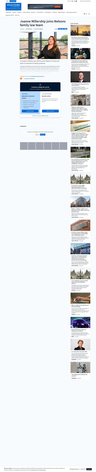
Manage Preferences (74, 469)
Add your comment (39, 29)
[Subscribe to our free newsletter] (76, 1)
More (16, 15)
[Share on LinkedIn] (59, 29)
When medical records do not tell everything (80, 306)
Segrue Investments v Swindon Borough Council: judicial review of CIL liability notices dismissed (79, 109)
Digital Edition (61, 12)
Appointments (29, 29)
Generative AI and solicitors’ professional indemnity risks (79, 61)
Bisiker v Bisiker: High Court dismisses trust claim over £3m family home (80, 210)
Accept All (89, 469)
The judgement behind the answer (79, 375)
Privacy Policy (42, 470)
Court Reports (47, 12)
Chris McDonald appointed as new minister (80, 84)
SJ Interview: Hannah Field (79, 352)
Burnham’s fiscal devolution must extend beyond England (80, 38)
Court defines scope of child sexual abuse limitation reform (79, 282)
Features (19, 12)
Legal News (8, 12)
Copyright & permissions (29, 78)
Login (7, 1)
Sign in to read (45, 115)
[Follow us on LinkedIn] (72, 1)
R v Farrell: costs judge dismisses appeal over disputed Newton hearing (79, 186)
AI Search (54, 12)
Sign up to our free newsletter (85, 1)
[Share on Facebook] (64, 29)
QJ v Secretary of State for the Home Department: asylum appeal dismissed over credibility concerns (80, 161)
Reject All (83, 469)
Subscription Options (71, 12)
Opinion (14, 12)
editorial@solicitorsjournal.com (37, 76)
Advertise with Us (10, 15)
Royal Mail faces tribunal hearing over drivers (78, 330)
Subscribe (42, 134)
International (40, 12)
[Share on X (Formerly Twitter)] (61, 29)
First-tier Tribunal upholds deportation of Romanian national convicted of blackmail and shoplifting (79, 258)
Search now (57, 6)
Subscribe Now (13, 1)
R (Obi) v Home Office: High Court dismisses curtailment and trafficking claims (79, 233)
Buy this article (50, 111)
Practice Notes (26, 12)
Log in (37, 134)
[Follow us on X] (74, 1)
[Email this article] (66, 29)
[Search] (89, 13)
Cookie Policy (34, 470)
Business (33, 12)
